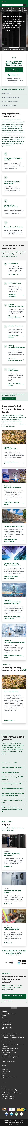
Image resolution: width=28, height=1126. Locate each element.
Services (14, 10)
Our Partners (4, 1073)
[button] (25, 670)
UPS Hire (4, 1059)
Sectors (3, 1067)
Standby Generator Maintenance (9, 1052)
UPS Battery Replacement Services (10, 1050)
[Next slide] (25, 49)
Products (2, 10)
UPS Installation (5, 1054)
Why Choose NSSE (6, 1071)
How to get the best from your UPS (10, 1090)
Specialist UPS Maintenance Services (10, 1048)
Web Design (10, 1124)
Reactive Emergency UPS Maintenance (10, 1057)
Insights (25, 10)
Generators (8, 10)
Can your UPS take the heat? (8, 1098)
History (3, 1075)
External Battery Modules (7, 1040)
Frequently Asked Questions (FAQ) (9, 1077)
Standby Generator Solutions (8, 1061)
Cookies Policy (21, 1120)
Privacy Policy (15, 1120)
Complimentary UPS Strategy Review (10, 1056)
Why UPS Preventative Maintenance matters (12, 1092)
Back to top (14, 1007)
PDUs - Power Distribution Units (9, 1039)
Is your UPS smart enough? (8, 1096)
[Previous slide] (3, 49)
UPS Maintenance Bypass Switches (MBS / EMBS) (13, 1037)
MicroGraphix (17, 1124)
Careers (3, 1078)
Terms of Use (7, 1122)
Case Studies (5, 1069)
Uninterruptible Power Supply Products (11, 1033)
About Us (19, 10)
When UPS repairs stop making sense (10, 1089)
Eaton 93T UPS (5, 1094)
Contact (3, 1082)
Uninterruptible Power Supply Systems (10, 1035)
